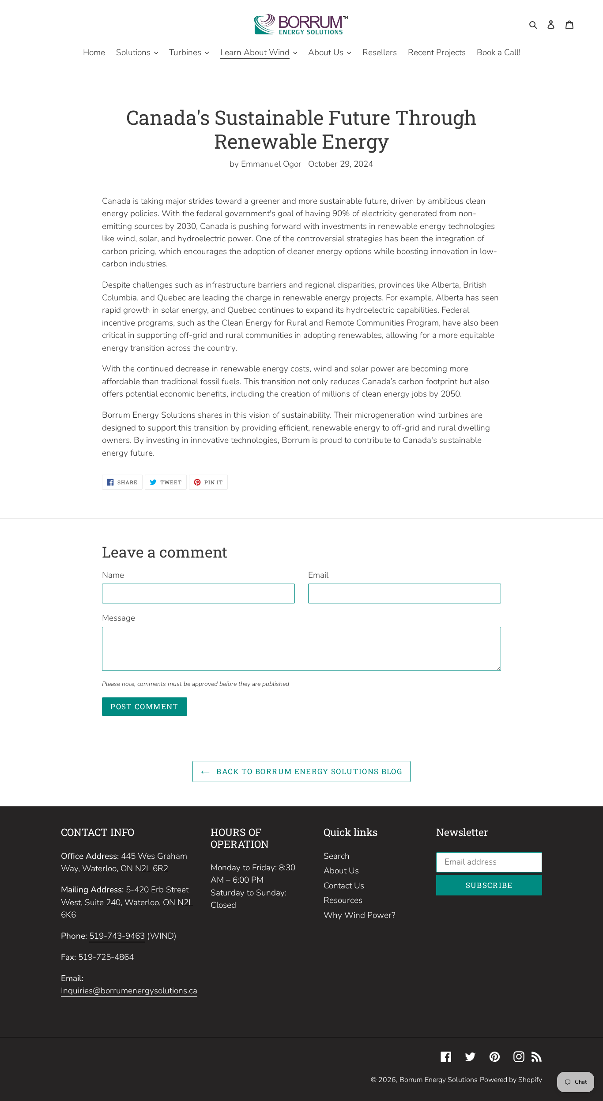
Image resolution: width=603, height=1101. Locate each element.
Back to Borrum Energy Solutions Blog (308, 771)
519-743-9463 (117, 936)
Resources (343, 900)
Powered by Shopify (511, 1080)
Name (113, 575)
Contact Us (344, 885)
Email (318, 575)
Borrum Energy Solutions (438, 1080)
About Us (341, 870)
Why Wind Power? (359, 915)
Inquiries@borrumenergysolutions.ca (129, 990)
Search (337, 856)
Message (118, 618)
